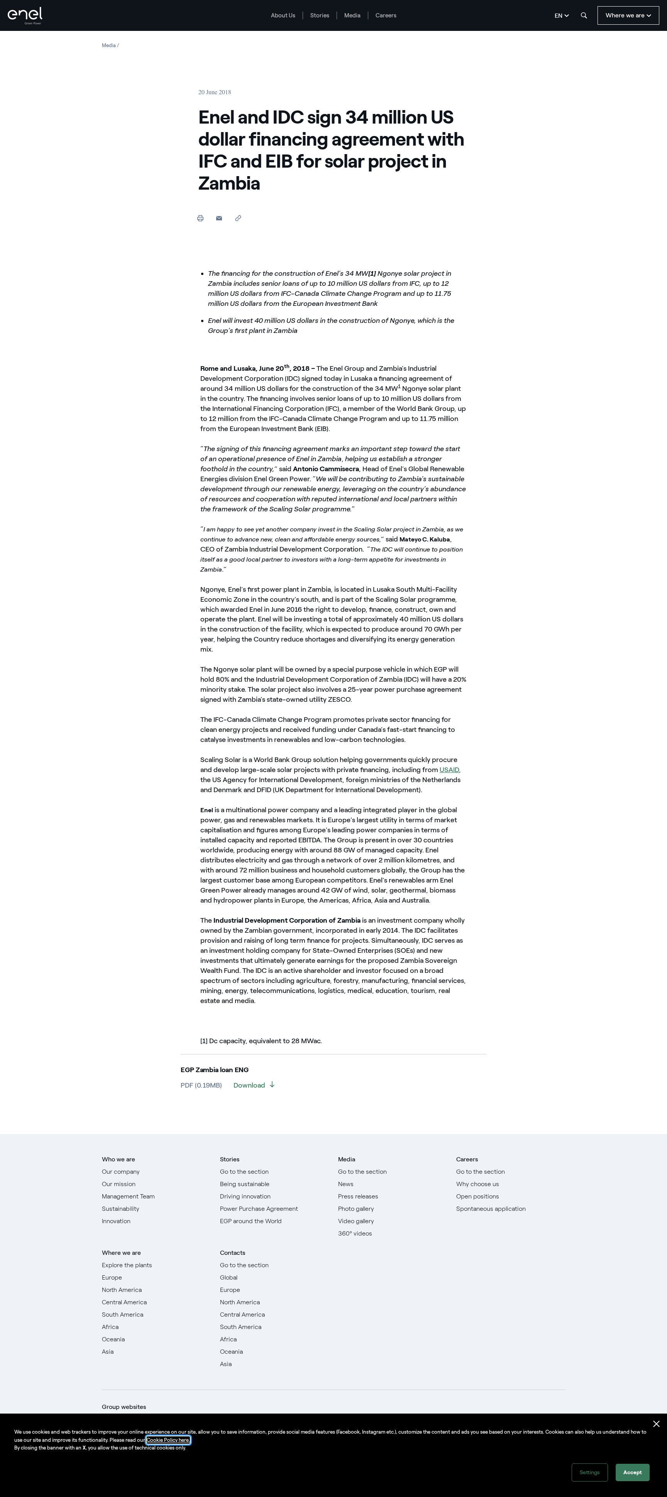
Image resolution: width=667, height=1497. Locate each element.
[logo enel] (25, 15)
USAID (449, 769)
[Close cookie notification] (656, 1424)
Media (352, 15)
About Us (283, 15)
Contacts (232, 1252)
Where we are (121, 1252)
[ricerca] (584, 15)
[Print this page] (200, 218)
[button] (219, 218)
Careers (386, 15)
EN (558, 15)
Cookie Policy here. (168, 1440)
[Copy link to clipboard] (238, 218)
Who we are (118, 1159)
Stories (319, 15)
